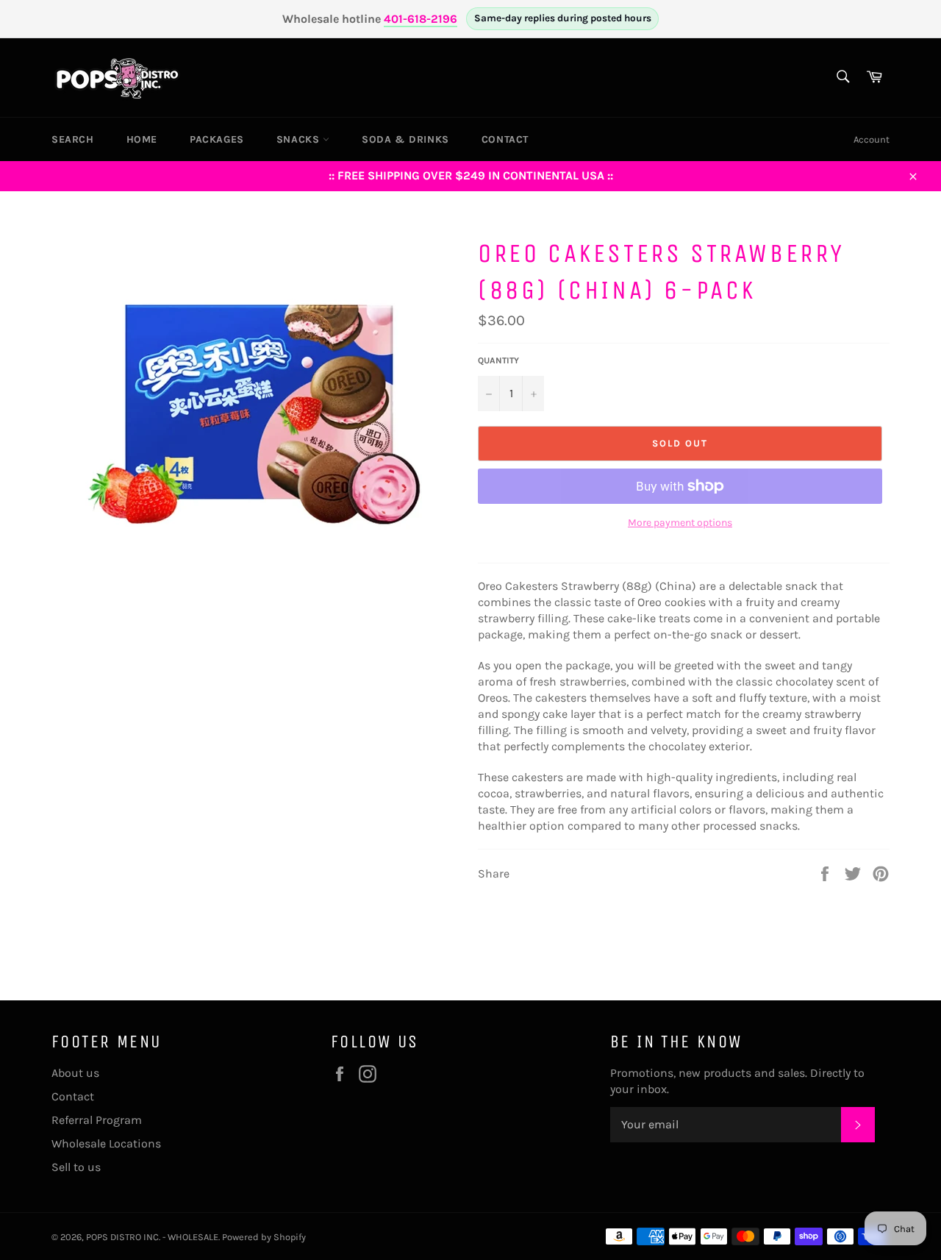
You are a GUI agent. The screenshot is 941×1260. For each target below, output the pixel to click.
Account (872, 139)
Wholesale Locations (106, 1143)
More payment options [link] (680, 522)
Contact (505, 139)
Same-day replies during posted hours (562, 18)
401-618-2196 (420, 19)
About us (75, 1073)
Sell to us (76, 1167)
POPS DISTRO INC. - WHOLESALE (152, 1236)
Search (72, 139)
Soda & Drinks (405, 139)
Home (141, 139)
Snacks (299, 139)
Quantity (498, 360)
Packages (217, 139)
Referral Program (96, 1120)
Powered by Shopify (264, 1236)
